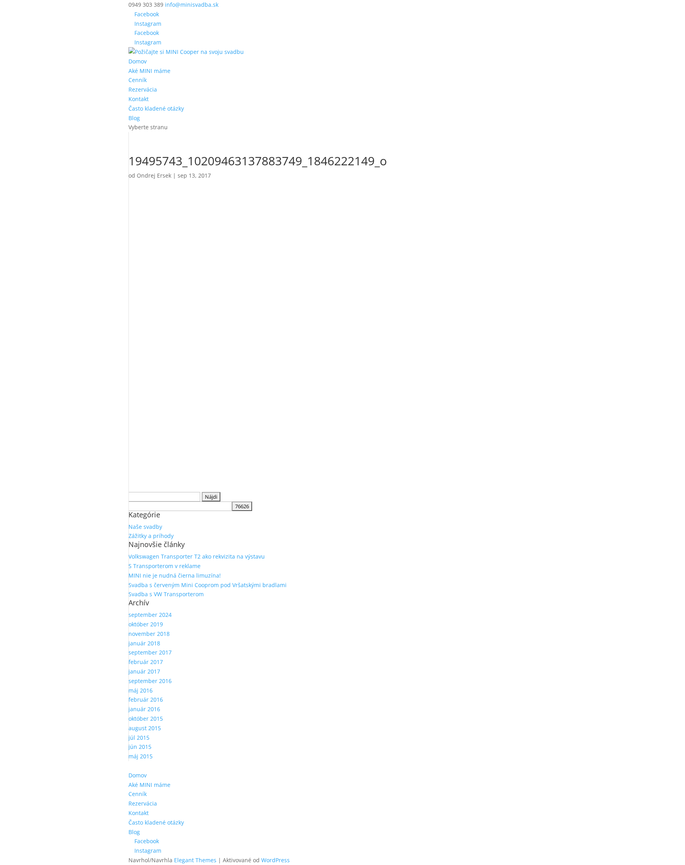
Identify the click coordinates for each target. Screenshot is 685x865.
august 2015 (144, 728)
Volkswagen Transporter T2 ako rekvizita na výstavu (196, 556)
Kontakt (138, 99)
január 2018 (144, 643)
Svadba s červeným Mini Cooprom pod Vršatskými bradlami (207, 585)
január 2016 (144, 709)
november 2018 (149, 633)
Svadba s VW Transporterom (166, 594)
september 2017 (150, 652)
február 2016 (145, 699)
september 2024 (150, 614)
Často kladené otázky (156, 108)
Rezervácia (142, 89)
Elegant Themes (195, 860)
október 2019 (145, 624)
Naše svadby (145, 526)
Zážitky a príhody (151, 536)
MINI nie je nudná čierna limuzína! (174, 575)
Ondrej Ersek (154, 175)
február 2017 (145, 662)
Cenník (137, 80)
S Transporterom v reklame (164, 566)
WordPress (275, 860)
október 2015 (145, 718)
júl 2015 (138, 737)
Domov (137, 61)
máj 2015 (140, 756)
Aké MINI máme (149, 71)
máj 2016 (140, 690)
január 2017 (144, 671)
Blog (134, 118)
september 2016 (150, 681)
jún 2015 (139, 746)
